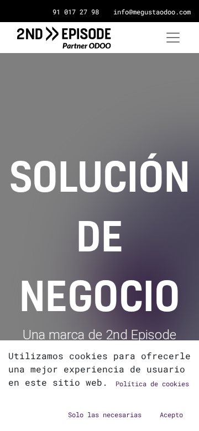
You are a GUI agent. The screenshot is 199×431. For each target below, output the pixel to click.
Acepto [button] (171, 414)
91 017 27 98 (76, 11)
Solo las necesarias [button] (105, 414)
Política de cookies (152, 383)
